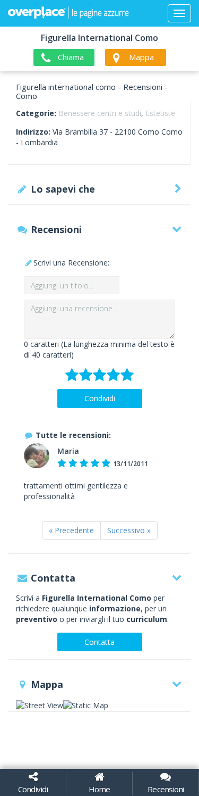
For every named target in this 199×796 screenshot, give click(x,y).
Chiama (71, 57)
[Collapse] (179, 13)
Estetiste (160, 113)
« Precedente (71, 530)
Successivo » (129, 530)
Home (99, 789)
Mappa (141, 57)
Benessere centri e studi (99, 113)
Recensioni (166, 789)
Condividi (99, 398)
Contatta (99, 642)
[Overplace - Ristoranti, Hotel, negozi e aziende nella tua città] (68, 13)
